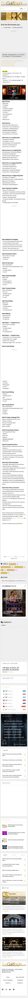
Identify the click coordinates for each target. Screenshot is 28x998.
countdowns (10, 672)
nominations (15, 22)
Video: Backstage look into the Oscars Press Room (12, 599)
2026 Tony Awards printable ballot (16, 839)
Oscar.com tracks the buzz (8, 65)
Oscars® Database (8, 980)
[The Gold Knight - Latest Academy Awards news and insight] (14, 5)
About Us (8, 983)
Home (2, 22)
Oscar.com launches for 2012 (9, 63)
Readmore (6, 911)
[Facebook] (2, 989)
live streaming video (10, 556)
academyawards (20, 556)
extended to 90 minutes (18, 518)
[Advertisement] (12, 41)
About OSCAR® (20, 977)
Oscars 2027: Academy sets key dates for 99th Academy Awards (13, 924)
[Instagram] (6, 989)
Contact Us (20, 983)
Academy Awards (8, 22)
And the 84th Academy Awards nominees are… (13, 60)
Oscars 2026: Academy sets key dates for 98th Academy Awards (13, 946)
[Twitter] (10, 989)
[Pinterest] (13, 989)
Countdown (20, 980)
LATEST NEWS (6, 820)
